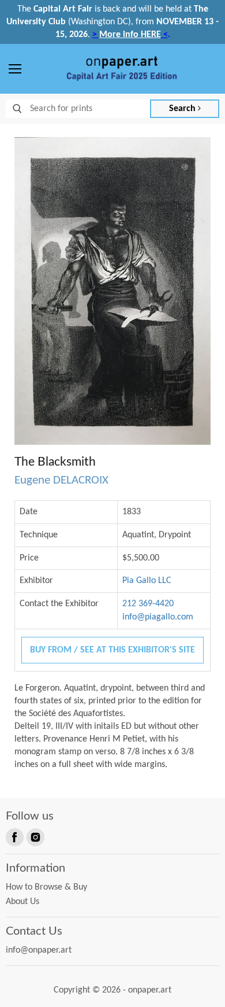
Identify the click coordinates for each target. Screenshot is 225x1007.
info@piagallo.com (157, 617)
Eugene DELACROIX (61, 480)
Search (183, 108)
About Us (22, 901)
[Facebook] (13, 836)
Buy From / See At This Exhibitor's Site (112, 650)
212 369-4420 (148, 603)
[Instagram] (34, 836)
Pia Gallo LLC (146, 580)
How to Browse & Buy (46, 887)
